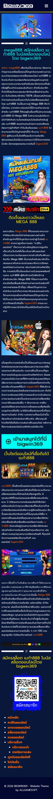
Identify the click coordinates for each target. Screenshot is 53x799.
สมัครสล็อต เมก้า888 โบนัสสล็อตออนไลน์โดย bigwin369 (26, 662)
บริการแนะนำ (20, 747)
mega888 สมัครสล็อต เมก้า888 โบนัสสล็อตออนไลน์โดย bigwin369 (26, 54)
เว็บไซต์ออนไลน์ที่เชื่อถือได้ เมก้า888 (26, 456)
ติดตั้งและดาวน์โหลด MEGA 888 (26, 219)
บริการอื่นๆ (15, 742)
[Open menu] (46, 6)
